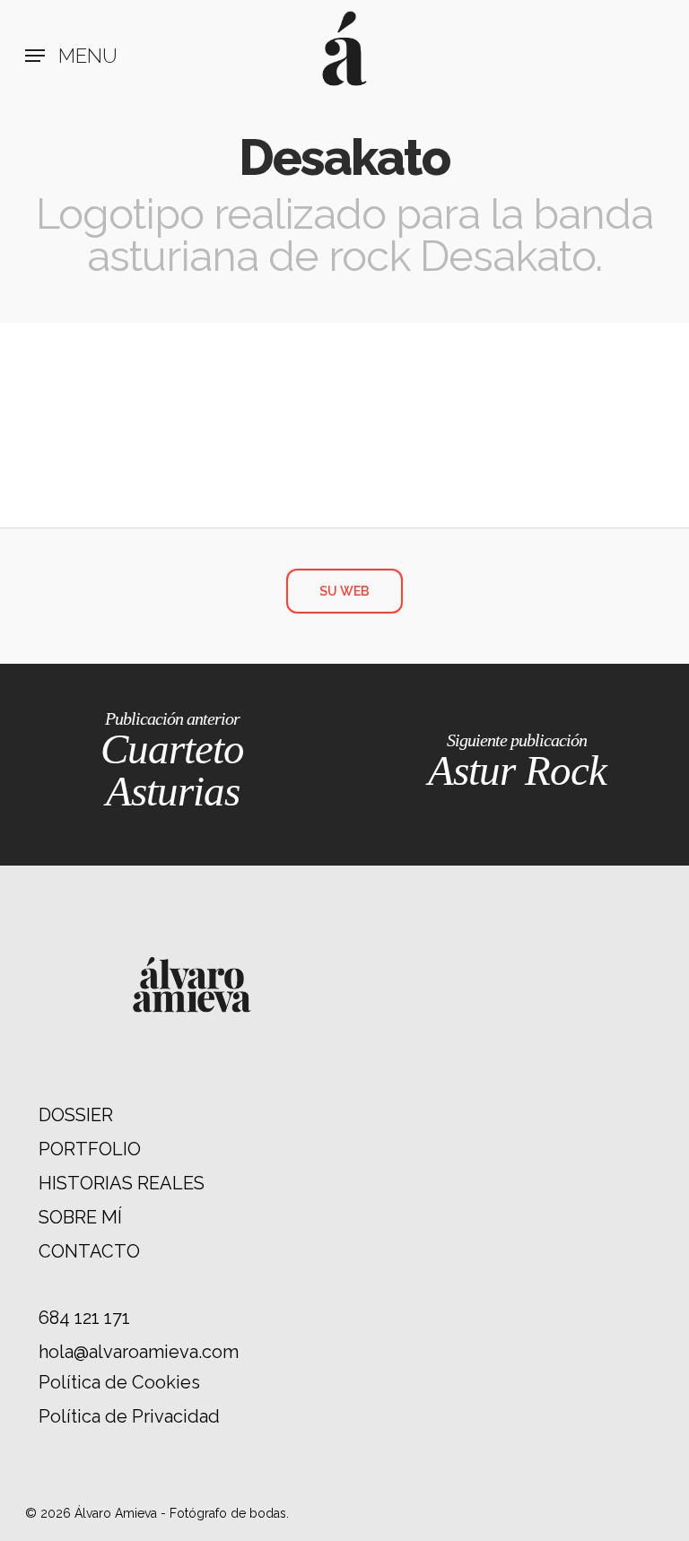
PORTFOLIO (90, 1149)
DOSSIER (76, 1115)
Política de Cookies (119, 1382)
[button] (71, 55)
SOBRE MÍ (80, 1217)
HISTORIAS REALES (122, 1183)
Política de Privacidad (129, 1416)
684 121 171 (84, 1317)
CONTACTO (89, 1251)
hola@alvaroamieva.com (139, 1352)
